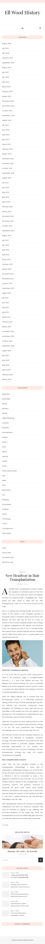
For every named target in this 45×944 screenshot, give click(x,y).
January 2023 (7, 211)
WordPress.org (7, 562)
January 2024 (7, 154)
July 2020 (5, 355)
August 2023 (6, 178)
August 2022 (6, 235)
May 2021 (5, 307)
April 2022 (5, 255)
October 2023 (7, 168)
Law (3, 476)
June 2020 (5, 360)
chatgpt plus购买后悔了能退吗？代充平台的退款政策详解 (19, 876)
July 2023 (5, 183)
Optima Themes (28, 940)
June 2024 (5, 130)
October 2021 (7, 283)
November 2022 (8, 221)
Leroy (6, 825)
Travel (4, 523)
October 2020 (7, 341)
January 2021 (7, 327)
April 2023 (5, 197)
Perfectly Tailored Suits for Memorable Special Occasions (20, 886)
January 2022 (7, 269)
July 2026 (5, 48)
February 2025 (7, 91)
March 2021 (6, 317)
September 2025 (8, 63)
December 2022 (8, 216)
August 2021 (6, 293)
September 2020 (8, 346)
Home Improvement (9, 471)
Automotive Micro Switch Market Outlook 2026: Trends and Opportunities (20, 905)
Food (4, 447)
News (4, 480)
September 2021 (8, 288)
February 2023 (7, 207)
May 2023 (5, 192)
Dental (4, 413)
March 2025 (6, 87)
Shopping (5, 500)
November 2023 (8, 163)
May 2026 (5, 53)
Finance (4, 442)
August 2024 (6, 120)
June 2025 (5, 77)
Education (5, 428)
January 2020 (7, 379)
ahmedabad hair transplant (17, 749)
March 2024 (6, 144)
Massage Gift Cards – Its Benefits (22, 851)
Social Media (6, 504)
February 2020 (7, 375)
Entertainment (7, 432)
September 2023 (8, 173)
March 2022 (6, 259)
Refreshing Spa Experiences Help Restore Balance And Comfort (20, 895)
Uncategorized (7, 528)
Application (6, 394)
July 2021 (5, 298)
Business (5, 408)
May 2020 (5, 365)
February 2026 (7, 58)
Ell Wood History (22, 12)
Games (4, 452)
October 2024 (7, 111)
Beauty (4, 404)
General (5, 456)
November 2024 (8, 106)
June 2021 (5, 303)
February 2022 (7, 264)
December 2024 (8, 101)
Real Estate (6, 490)
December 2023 (8, 159)
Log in (4, 548)
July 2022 (5, 240)
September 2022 (8, 231)
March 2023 (6, 202)
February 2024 (7, 149)
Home (4, 466)
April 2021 (5, 312)
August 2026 (6, 43)
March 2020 (6, 370)
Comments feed (8, 557)
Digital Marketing (8, 418)
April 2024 (5, 139)
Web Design (6, 533)
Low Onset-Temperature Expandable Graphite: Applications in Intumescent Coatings (19, 914)
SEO (3, 495)
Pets (4, 485)
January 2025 (7, 96)
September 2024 (8, 115)
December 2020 (8, 331)
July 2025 (5, 72)
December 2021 (8, 274)
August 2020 (6, 351)
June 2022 (5, 245)
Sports (4, 514)
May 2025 (5, 82)
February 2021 (7, 322)
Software (5, 509)
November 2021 (8, 279)
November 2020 (8, 336)
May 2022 (5, 250)
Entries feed (6, 553)
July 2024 (5, 125)
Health (4, 461)
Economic (5, 423)
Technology (6, 519)
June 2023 (5, 187)
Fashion (5, 437)
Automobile (6, 399)
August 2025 (6, 67)
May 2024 (5, 135)
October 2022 (7, 226)
